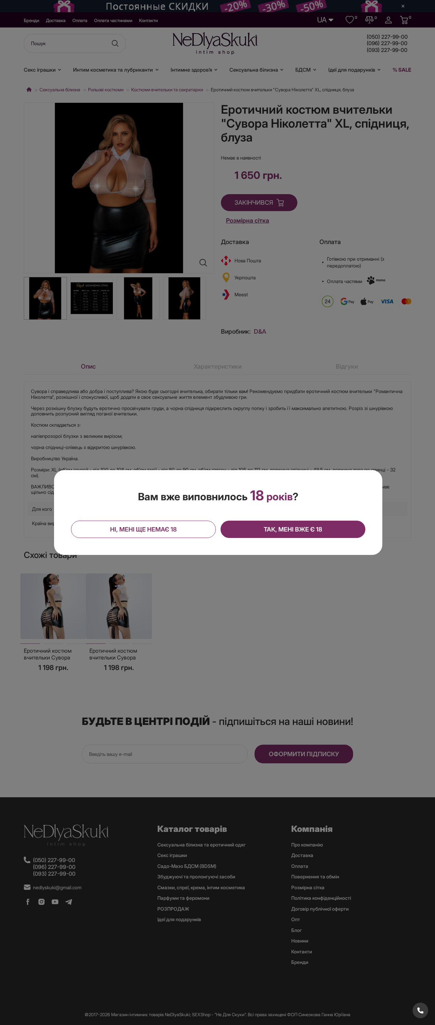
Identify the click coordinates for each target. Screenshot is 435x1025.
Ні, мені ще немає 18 (143, 529)
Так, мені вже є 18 (293, 529)
